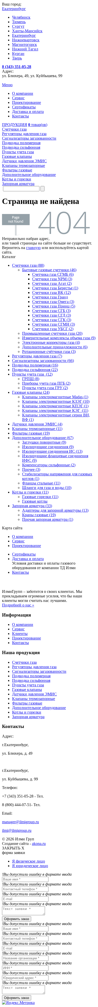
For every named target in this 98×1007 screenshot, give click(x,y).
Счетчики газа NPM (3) (52, 279)
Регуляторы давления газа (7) (37, 356)
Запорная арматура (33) (32, 506)
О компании (22, 93)
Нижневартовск (25, 40)
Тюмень (19, 22)
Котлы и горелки (26, 712)
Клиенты (20, 633)
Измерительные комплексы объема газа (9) (58, 338)
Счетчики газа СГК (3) (51, 320)
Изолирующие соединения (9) (48, 447)
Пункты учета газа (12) (32, 374)
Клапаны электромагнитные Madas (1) (55, 397)
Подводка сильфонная (31, 680)
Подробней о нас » (18, 605)
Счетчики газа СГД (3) (51, 315)
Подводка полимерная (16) (35, 365)
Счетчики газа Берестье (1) (55, 288)
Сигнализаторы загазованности (39, 671)
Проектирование (26, 102)
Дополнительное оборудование (39, 708)
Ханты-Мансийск (27, 31)
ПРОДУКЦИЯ (14, 125)
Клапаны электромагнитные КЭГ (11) (55, 410)
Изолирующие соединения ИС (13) (52, 451)
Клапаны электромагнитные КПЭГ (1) (55, 406)
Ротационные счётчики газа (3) (49, 351)
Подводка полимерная (31, 676)
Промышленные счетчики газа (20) (52, 333)
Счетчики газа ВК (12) (51, 292)
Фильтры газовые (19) (31, 433)
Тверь (17, 58)
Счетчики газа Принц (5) (53, 306)
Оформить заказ (16, 919)
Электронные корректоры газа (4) (51, 342)
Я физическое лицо (28, 861)
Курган (18, 53)
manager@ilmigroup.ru (20, 822)
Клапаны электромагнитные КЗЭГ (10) (55, 401)
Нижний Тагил (25, 49)
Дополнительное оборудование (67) (42, 438)
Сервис (18, 98)
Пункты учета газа (28, 685)
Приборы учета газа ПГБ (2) (46, 383)
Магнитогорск (24, 44)
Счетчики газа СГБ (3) (51, 311)
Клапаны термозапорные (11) (37, 428)
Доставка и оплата (28, 111)
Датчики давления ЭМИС (34, 694)
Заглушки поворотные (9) (44, 442)
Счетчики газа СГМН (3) (53, 324)
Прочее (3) (31, 469)
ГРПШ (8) (30, 379)
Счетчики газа (24, 662)
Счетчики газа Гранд (50, 297)
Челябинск (21, 17)
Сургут (18, 26)
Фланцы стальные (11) (41, 483)
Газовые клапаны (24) (31, 392)
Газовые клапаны (27, 689)
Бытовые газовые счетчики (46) (49, 270)
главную (33, 248)
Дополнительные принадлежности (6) (54, 347)
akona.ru (39, 843)
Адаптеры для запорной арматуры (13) (55, 510)
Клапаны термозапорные (33, 698)
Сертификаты (24, 107)
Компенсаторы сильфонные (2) (48, 465)
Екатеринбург (24, 35)
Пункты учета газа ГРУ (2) (45, 388)
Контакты (20, 116)
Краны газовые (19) (39, 515)
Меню (7, 85)
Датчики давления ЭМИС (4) (37, 424)
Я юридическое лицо (30, 866)
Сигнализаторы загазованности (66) (43, 360)
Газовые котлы (34, 501)
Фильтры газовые (27, 703)
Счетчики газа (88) (28, 265)
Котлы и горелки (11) (30, 492)
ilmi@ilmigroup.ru (16, 830)
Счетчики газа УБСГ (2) (52, 329)
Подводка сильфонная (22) (35, 370)
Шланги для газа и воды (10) (46, 487)
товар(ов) (37, 125)
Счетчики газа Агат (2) (52, 283)
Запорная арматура (28, 717)
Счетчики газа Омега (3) (53, 301)
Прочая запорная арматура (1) (47, 519)
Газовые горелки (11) (40, 497)
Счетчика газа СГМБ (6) (53, 274)
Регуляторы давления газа (34, 667)
